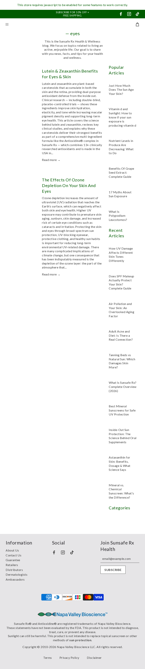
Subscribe (113, 570)
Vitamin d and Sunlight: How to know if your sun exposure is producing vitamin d (122, 117)
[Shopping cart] (137, 24)
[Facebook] (121, 14)
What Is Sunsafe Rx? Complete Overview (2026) (123, 386)
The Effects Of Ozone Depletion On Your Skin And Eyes (69, 185)
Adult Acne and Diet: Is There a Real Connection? (121, 335)
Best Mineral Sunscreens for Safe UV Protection (122, 410)
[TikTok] (137, 14)
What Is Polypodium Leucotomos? (118, 215)
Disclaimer (94, 657)
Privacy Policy (69, 657)
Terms (47, 657)
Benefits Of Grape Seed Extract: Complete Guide (121, 172)
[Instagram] (129, 14)
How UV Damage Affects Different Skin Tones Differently (121, 254)
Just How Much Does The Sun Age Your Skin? (121, 89)
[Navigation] (7, 24)
